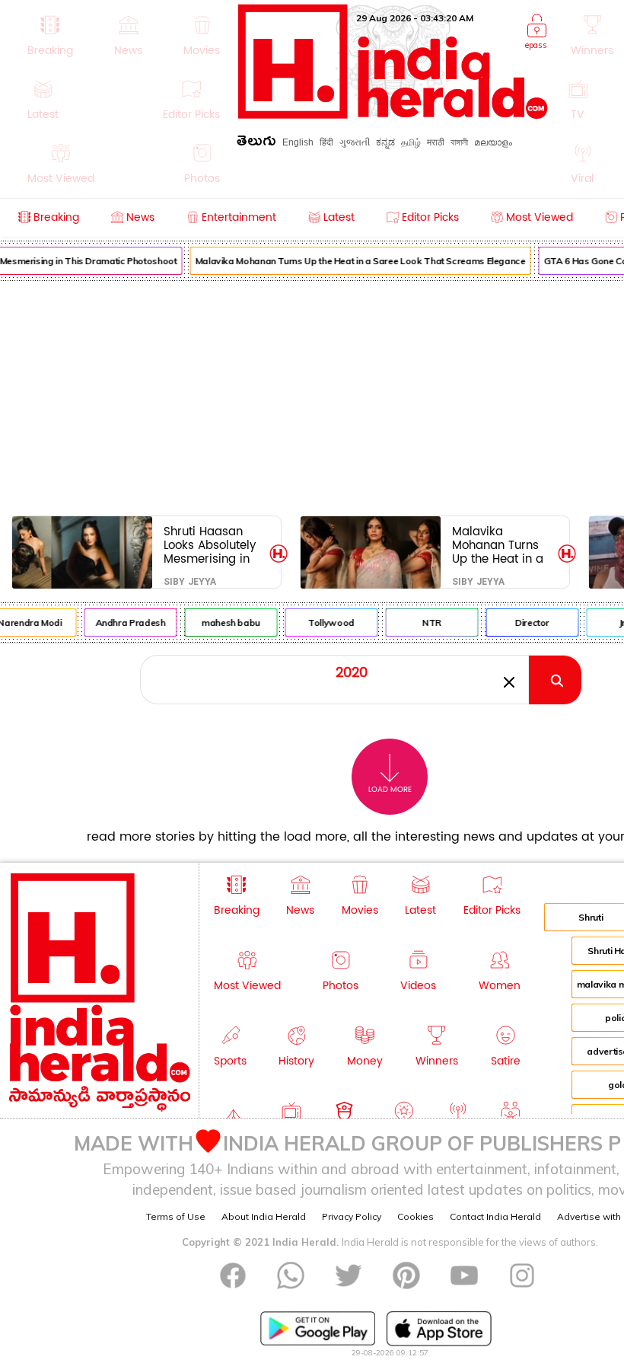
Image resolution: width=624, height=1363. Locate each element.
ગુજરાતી (354, 142)
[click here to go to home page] (393, 114)
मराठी (435, 142)
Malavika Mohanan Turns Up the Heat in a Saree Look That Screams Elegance (357, 261)
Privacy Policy (351, 1216)
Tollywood (327, 622)
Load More (390, 790)
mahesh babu (227, 622)
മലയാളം (493, 142)
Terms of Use (175, 1216)
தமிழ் (411, 142)
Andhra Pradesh (127, 622)
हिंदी (326, 142)
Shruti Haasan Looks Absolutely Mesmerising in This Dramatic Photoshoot (210, 544)
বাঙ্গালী (459, 142)
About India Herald (263, 1216)
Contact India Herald (495, 1216)
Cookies (415, 1216)
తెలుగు (256, 143)
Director (528, 622)
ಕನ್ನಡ (385, 142)
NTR (428, 622)
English (298, 142)
